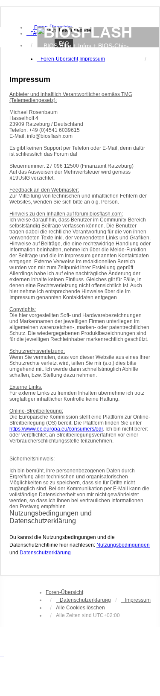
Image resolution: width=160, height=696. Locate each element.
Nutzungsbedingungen (123, 545)
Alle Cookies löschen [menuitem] (80, 608)
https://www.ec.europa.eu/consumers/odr (56, 429)
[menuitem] (33, 33)
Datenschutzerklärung (45, 553)
